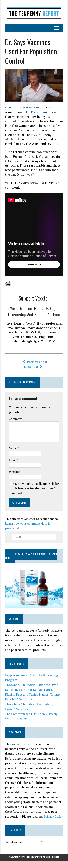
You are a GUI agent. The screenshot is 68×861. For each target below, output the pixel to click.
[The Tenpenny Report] (34, 12)
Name (13, 448)
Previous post (37, 362)
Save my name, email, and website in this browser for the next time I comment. (34, 488)
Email (13, 460)
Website (14, 472)
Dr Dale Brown (37, 112)
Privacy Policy (53, 816)
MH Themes (53, 857)
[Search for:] (34, 537)
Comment (15, 419)
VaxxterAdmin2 (29, 107)
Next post (31, 367)
